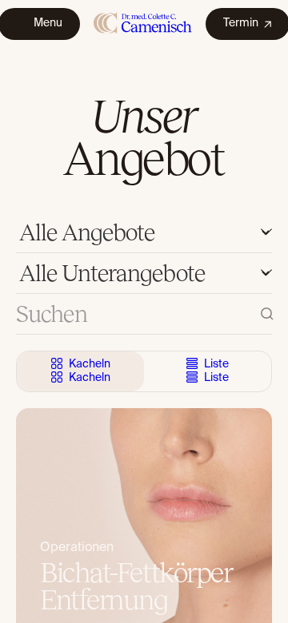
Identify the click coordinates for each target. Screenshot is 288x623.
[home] (143, 23)
